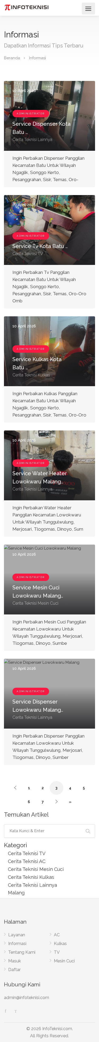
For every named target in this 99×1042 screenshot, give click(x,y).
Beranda (12, 58)
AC (57, 934)
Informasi (17, 943)
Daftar (14, 969)
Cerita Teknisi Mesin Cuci (36, 869)
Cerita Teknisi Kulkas (31, 877)
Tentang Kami (21, 952)
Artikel (40, 814)
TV (57, 952)
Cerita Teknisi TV (26, 853)
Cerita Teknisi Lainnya (32, 885)
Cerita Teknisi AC (26, 861)
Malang (16, 892)
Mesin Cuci (64, 960)
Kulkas (60, 943)
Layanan (16, 934)
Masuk (14, 960)
